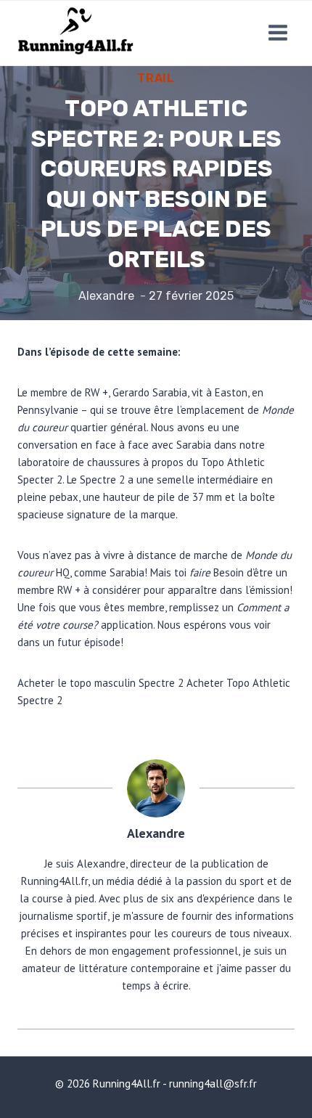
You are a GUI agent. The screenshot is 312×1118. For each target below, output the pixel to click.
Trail (156, 78)
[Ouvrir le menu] (277, 33)
